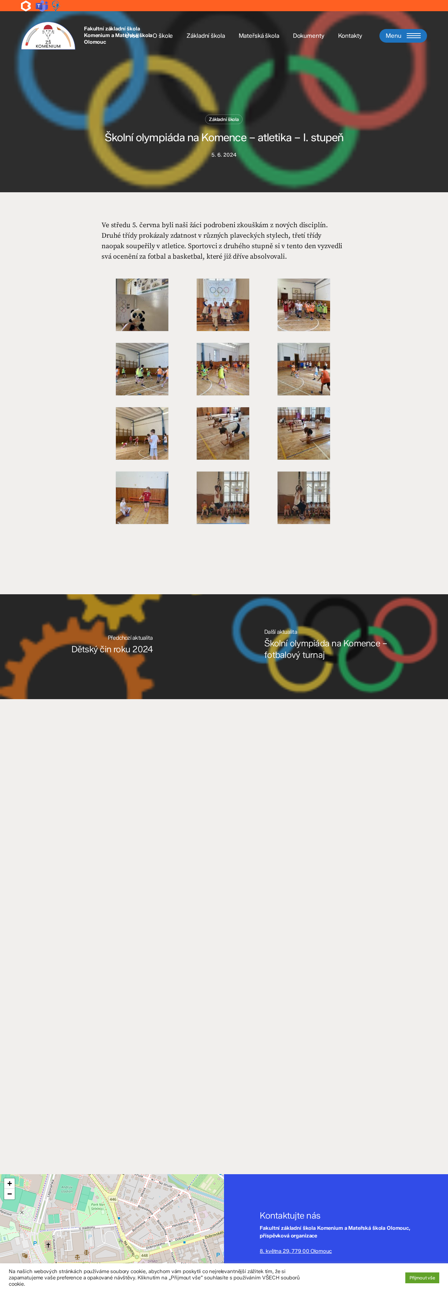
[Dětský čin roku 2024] (112, 646)
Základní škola (224, 119)
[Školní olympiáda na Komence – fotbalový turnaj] (336, 646)
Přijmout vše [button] (422, 1277)
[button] (403, 36)
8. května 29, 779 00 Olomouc (296, 1251)
